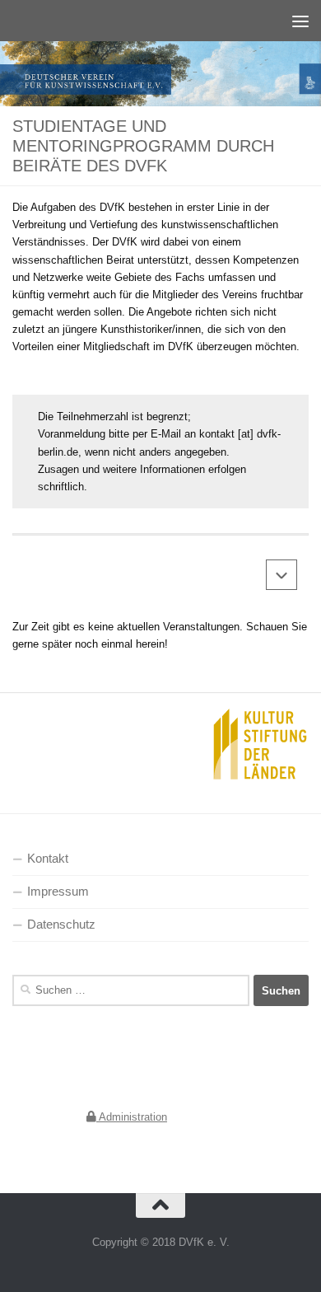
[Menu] (300, 20)
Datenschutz (61, 924)
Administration (131, 1117)
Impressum (58, 891)
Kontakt (47, 858)
